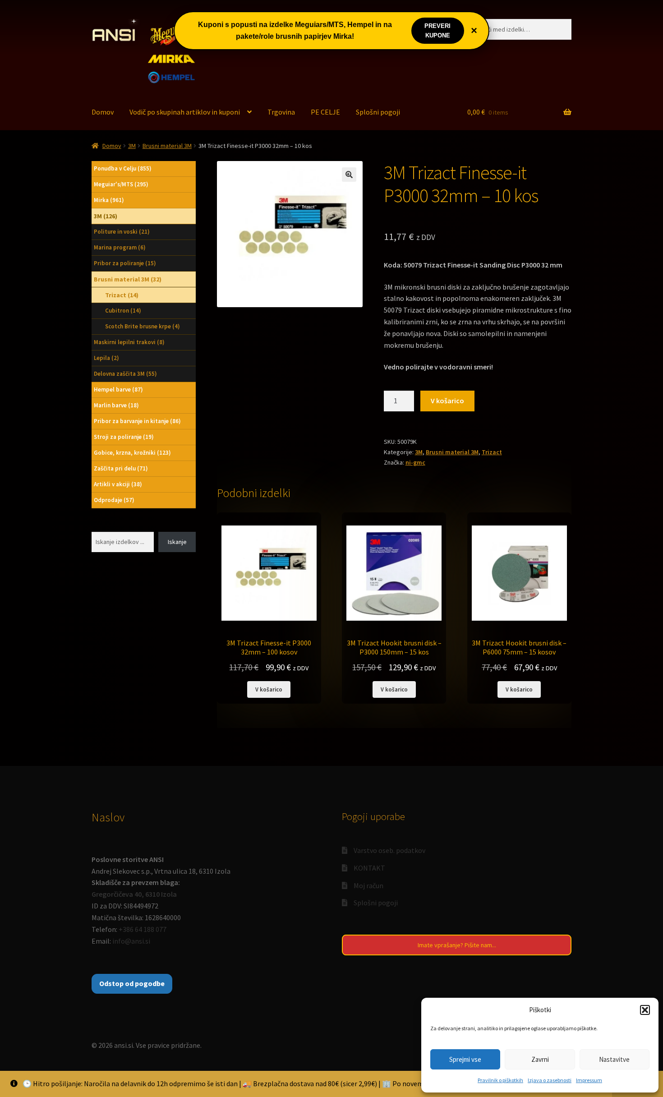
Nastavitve (614, 1059)
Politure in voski (122, 231)
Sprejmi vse (465, 1059)
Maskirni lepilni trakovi (129, 342)
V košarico (447, 400)
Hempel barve (118, 389)
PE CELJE (325, 111)
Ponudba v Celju (123, 168)
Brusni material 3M (167, 146)
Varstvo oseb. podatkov (389, 850)
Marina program (120, 247)
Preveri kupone (437, 31)
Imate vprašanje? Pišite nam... (457, 945)
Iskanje (177, 542)
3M (132, 146)
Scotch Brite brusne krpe (142, 326)
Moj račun (368, 885)
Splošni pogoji (378, 111)
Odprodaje (114, 500)
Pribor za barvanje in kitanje (137, 421)
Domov (103, 111)
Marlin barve (116, 405)
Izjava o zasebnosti (549, 1080)
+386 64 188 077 (142, 929)
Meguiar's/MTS (121, 184)
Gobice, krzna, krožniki (132, 452)
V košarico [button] (268, 689)
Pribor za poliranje (125, 263)
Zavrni (540, 1059)
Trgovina (281, 111)
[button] (644, 1009)
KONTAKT (369, 867)
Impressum (589, 1080)
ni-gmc (415, 462)
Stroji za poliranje (124, 437)
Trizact (492, 452)
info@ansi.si (131, 940)
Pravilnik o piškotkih (500, 1080)
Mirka (109, 200)
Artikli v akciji (118, 484)
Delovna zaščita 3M (125, 374)
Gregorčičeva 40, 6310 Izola (134, 894)
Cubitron (123, 310)
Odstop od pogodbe (132, 983)
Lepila (106, 358)
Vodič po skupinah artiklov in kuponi (184, 111)
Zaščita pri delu (121, 468)
